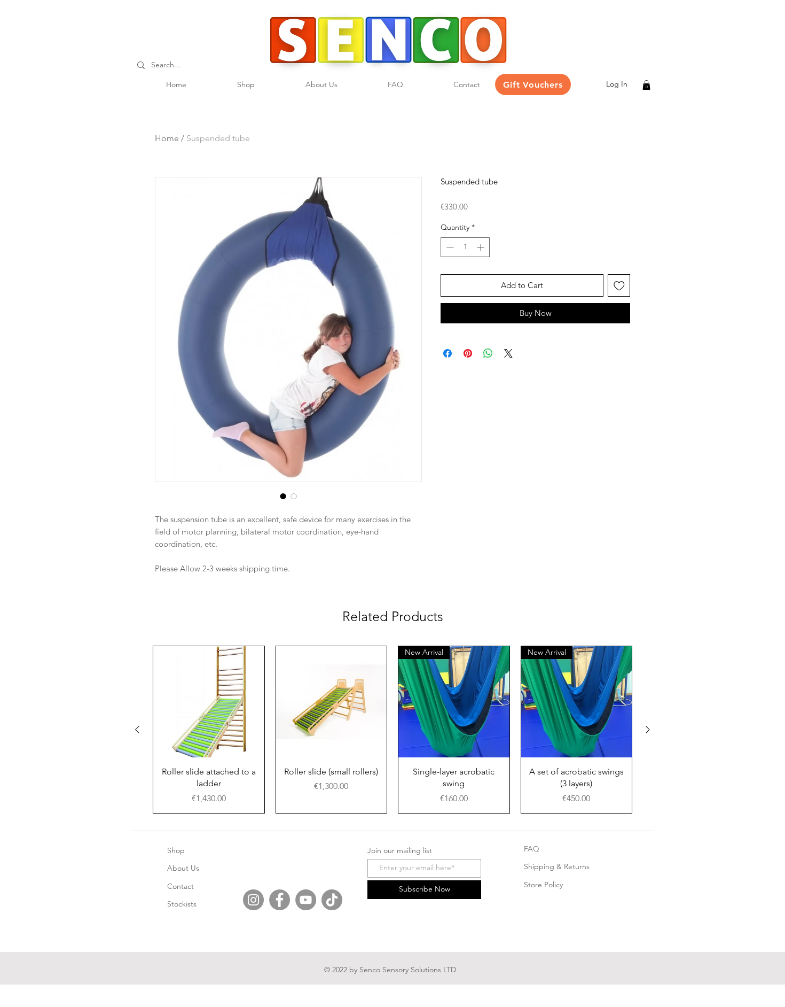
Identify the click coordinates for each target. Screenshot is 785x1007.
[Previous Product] (137, 729)
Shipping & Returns (557, 866)
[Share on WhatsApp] (488, 353)
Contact (180, 886)
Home (167, 138)
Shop (176, 850)
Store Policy (543, 884)
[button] (646, 85)
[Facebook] (279, 899)
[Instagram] (253, 899)
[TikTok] (331, 899)
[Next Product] (647, 729)
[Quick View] (208, 701)
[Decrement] (449, 247)
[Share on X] (508, 353)
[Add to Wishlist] (619, 285)
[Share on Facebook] (447, 353)
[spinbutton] (465, 247)
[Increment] (481, 247)
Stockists (182, 904)
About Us (183, 868)
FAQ (531, 849)
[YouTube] (305, 899)
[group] (392, 729)
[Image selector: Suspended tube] (283, 496)
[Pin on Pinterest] (467, 353)
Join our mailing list (399, 850)
